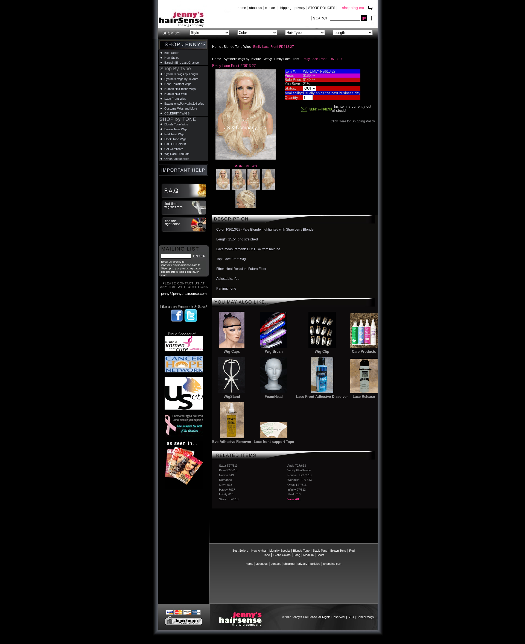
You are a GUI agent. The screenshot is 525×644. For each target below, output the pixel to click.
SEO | (352, 617)
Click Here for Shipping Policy (353, 121)
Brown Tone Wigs (176, 129)
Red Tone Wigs (174, 134)
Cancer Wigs (365, 617)
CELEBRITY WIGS (176, 113)
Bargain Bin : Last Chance (181, 62)
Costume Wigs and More (180, 108)
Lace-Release (364, 397)
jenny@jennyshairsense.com (184, 294)
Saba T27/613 (228, 465)
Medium (308, 555)
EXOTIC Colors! (175, 144)
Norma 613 (226, 475)
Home (216, 47)
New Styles (171, 57)
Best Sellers (240, 550)
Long (297, 555)
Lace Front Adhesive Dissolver (322, 397)
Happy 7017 (227, 489)
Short (320, 555)
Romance (225, 479)
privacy (299, 8)
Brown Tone (338, 550)
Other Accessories (176, 158)
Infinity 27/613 (296, 489)
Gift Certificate (173, 149)
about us (255, 8)
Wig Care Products (176, 153)
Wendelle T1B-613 (299, 479)
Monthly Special (279, 550)
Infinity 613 (226, 494)
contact (270, 8)
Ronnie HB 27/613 (299, 475)
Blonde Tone (301, 550)
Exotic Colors (282, 555)
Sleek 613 (294, 494)
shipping (285, 8)
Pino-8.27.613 (228, 470)
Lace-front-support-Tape (274, 442)
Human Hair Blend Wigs (180, 88)
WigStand (232, 397)
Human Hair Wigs (176, 93)
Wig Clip (322, 351)
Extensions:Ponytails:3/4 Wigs (184, 103)
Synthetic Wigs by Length (181, 74)
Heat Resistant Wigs (177, 84)
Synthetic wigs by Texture (242, 59)
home (242, 8)
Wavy (268, 59)
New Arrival (258, 550)
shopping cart (354, 7)
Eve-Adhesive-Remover (231, 442)
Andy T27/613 (296, 465)
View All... (294, 499)
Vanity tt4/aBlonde (299, 470)
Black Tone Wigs (175, 139)
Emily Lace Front (286, 59)
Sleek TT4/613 (228, 499)
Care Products (364, 351)
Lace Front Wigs (175, 98)
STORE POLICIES (321, 8)
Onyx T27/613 (297, 484)
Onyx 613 (225, 484)
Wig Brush (274, 351)
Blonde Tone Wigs (237, 47)
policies (315, 563)
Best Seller (171, 52)
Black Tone (320, 550)
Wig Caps (232, 351)
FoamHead (274, 397)
